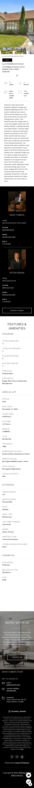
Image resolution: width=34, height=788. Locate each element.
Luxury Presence (22, 763)
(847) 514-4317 (8, 288)
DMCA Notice (17, 775)
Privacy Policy (25, 773)
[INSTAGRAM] (17, 757)
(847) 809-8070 (8, 230)
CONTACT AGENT (17, 310)
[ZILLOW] (22, 757)
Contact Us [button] (17, 657)
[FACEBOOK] (12, 757)
